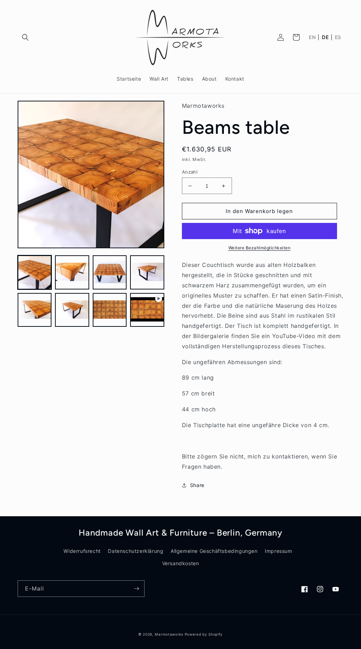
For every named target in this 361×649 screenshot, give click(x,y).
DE (325, 37)
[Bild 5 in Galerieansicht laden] (34, 310)
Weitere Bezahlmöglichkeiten (259, 247)
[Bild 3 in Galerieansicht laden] (110, 272)
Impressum (278, 551)
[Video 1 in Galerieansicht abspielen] (147, 310)
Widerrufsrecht (81, 551)
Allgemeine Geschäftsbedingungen (214, 551)
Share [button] (197, 485)
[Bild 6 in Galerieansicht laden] (72, 310)
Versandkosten (180, 563)
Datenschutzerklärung (135, 551)
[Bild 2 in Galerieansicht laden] (72, 272)
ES (338, 37)
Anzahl (189, 172)
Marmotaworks (169, 634)
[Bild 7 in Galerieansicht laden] (110, 310)
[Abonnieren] (136, 588)
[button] (25, 37)
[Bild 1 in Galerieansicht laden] (34, 272)
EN (312, 37)
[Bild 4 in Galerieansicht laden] (147, 272)
